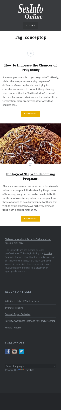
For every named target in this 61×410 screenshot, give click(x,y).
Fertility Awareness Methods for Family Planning (30, 320)
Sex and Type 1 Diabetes (17, 314)
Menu (32, 25)
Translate (29, 370)
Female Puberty (13, 327)
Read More (30, 218)
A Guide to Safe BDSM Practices (22, 301)
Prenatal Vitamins (14, 307)
